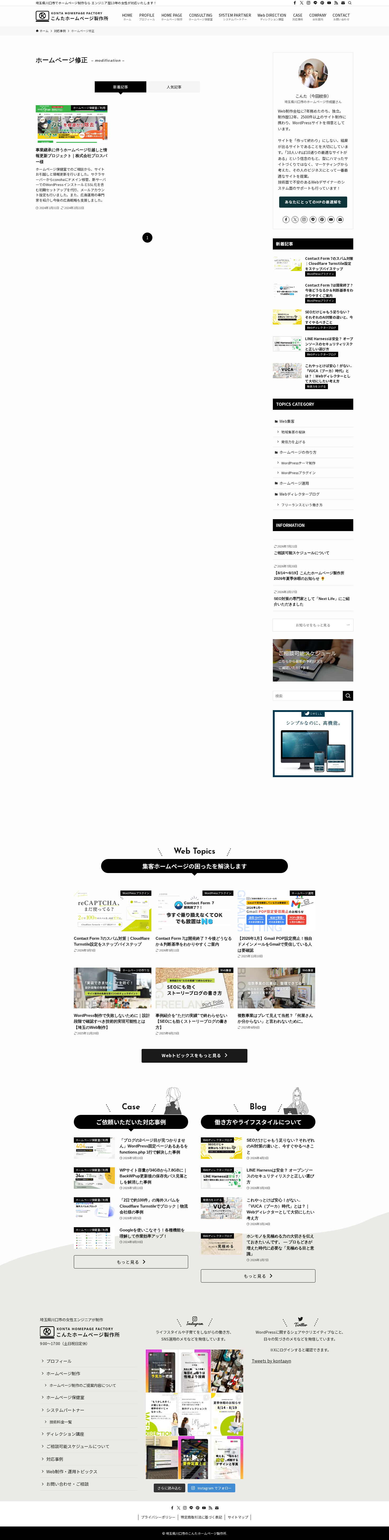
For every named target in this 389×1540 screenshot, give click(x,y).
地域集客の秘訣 (293, 431)
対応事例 (54, 1459)
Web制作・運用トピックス (71, 1471)
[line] (315, 3)
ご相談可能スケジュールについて (78, 1446)
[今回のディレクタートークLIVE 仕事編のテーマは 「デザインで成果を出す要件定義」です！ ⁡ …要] (194, 1457)
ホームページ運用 (294, 483)
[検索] (349, 3)
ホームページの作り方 (297, 452)
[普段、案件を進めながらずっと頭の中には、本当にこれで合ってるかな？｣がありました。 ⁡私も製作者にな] (194, 1414)
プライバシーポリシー (158, 1517)
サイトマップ (238, 1517)
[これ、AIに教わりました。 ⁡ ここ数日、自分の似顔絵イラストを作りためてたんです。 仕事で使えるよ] (162, 1414)
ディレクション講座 (65, 1434)
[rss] (336, 3)
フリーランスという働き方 (302, 504)
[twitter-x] (301, 3)
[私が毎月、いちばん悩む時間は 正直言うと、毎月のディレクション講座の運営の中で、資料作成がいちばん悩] (162, 1457)
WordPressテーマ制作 (298, 462)
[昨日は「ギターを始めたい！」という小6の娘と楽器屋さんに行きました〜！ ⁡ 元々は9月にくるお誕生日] (227, 1371)
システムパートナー (65, 1410)
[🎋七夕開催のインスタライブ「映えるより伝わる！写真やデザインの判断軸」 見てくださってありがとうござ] (227, 1457)
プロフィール (59, 1361)
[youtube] (329, 3)
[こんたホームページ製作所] (72, 16)
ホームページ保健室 (65, 1397)
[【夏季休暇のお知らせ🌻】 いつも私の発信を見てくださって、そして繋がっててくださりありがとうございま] (227, 1414)
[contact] (343, 3)
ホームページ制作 (63, 1373)
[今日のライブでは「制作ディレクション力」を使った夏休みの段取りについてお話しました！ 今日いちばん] (194, 1371)
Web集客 (287, 421)
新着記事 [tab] (120, 87)
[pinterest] (322, 3)
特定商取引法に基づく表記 (201, 1517)
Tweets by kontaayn (271, 1360)
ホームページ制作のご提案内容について (82, 1385)
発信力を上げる (293, 441)
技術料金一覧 (60, 1422)
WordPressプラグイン (298, 472)
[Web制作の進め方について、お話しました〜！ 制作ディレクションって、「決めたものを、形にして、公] (162, 1371)
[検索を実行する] (348, 696)
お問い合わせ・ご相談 (67, 1484)
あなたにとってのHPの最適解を (313, 201)
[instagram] (308, 3)
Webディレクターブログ (299, 494)
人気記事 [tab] (174, 87)
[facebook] (294, 3)
